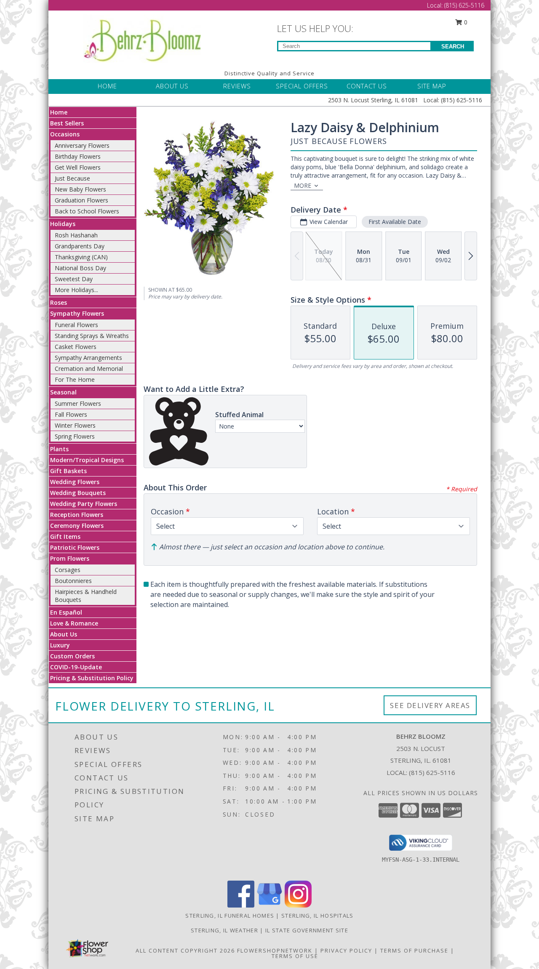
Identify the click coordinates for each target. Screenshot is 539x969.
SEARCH (452, 46)
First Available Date (394, 222)
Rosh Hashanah (76, 235)
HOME (107, 86)
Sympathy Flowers (77, 313)
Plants (59, 449)
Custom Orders (72, 656)
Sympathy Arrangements (88, 358)
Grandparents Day (79, 246)
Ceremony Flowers (77, 526)
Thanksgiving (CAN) (81, 257)
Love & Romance (74, 623)
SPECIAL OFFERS (302, 86)
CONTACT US (367, 86)
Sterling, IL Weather (224, 930)
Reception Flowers (76, 515)
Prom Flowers (69, 558)
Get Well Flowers (78, 167)
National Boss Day (80, 268)
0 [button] (464, 22)
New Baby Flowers (80, 189)
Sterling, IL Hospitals (317, 915)
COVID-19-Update (76, 667)
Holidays (62, 224)
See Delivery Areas (430, 705)
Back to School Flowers (87, 211)
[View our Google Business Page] (269, 905)
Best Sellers (67, 123)
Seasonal (63, 392)
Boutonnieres (73, 581)
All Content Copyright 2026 (185, 950)
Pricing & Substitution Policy (91, 678)
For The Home (75, 379)
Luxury (60, 645)
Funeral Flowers (76, 325)
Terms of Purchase (414, 950)
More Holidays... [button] (76, 290)
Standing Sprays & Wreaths (92, 336)
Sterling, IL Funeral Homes (229, 915)
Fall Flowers (71, 414)
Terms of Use (295, 956)
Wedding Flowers (74, 482)
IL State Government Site (306, 930)
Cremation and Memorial (89, 369)
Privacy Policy (346, 950)
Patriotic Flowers (74, 547)
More (302, 185)
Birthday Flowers (78, 156)
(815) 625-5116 (464, 5)
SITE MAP (431, 86)
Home (58, 112)
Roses (58, 302)
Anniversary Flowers (82, 145)
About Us (63, 634)
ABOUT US (172, 86)
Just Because (72, 178)
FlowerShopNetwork (274, 950)
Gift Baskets (68, 471)
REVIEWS (237, 86)
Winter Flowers (75, 425)
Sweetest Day (74, 279)
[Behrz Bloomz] (142, 38)
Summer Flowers (78, 403)
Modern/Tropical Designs (87, 460)
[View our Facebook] (240, 905)
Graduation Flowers (81, 200)
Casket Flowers (75, 347)
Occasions (65, 134)
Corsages (67, 570)
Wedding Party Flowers (83, 504)
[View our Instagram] (298, 905)
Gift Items (65, 536)
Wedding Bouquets (78, 493)
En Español (66, 612)
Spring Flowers (75, 436)
